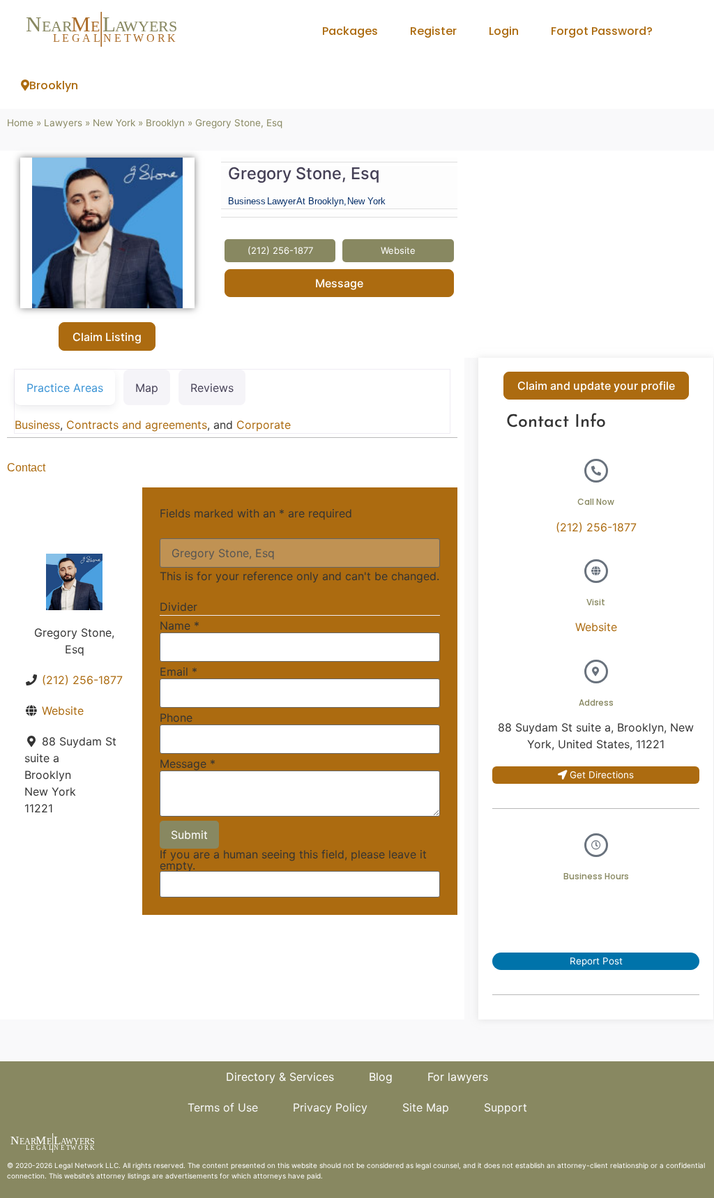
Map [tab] (146, 388)
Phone (176, 717)
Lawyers (63, 122)
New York (114, 122)
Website (63, 711)
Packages (350, 31)
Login (504, 31)
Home (20, 122)
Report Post (596, 960)
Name (179, 625)
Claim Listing (107, 337)
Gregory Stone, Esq (303, 173)
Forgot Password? (602, 31)
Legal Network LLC (86, 1165)
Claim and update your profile (596, 386)
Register (433, 31)
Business (37, 425)
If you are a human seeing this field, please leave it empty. (293, 860)
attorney (111, 1176)
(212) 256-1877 (82, 680)
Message (339, 283)
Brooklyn (53, 85)
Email (178, 671)
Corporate (263, 425)
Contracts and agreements (136, 425)
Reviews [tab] (212, 388)
